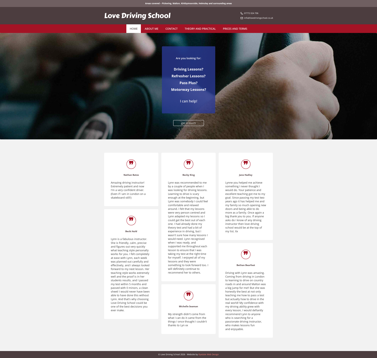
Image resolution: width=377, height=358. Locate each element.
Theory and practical (200, 28)
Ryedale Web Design (208, 354)
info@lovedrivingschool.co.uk (258, 18)
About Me (151, 28)
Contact (171, 28)
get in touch (188, 123)
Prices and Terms (235, 28)
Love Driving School (137, 15)
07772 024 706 (251, 13)
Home (134, 28)
